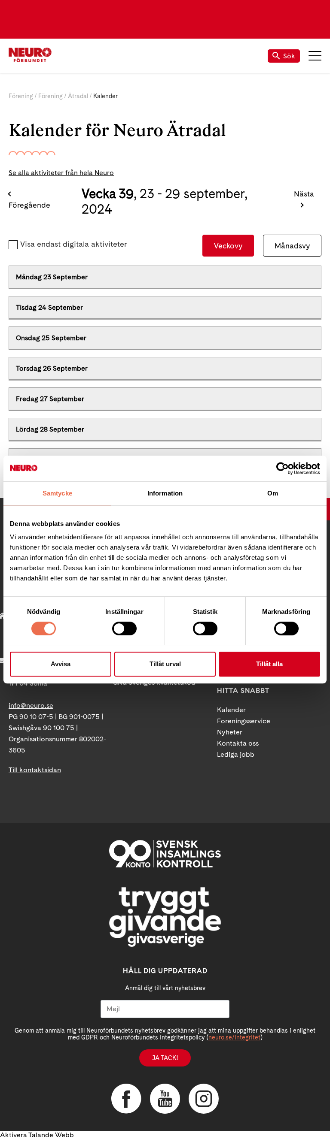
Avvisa (60, 664)
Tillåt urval (165, 664)
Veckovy (228, 245)
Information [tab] (165, 493)
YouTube (165, 1099)
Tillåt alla (269, 664)
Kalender (231, 710)
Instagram (204, 1099)
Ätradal (78, 96)
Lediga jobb (235, 754)
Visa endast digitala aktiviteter (73, 243)
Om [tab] (272, 493)
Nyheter (229, 732)
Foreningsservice (243, 721)
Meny (315, 55)
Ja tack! (165, 1057)
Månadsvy (292, 245)
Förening (21, 96)
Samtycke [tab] (57, 493)
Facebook (126, 1099)
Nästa (304, 193)
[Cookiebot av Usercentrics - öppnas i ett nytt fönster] (282, 468)
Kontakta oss (238, 743)
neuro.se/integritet (234, 1037)
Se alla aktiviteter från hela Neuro (61, 173)
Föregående (29, 204)
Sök (289, 56)
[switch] (124, 628)
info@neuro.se (31, 705)
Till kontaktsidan (35, 770)
